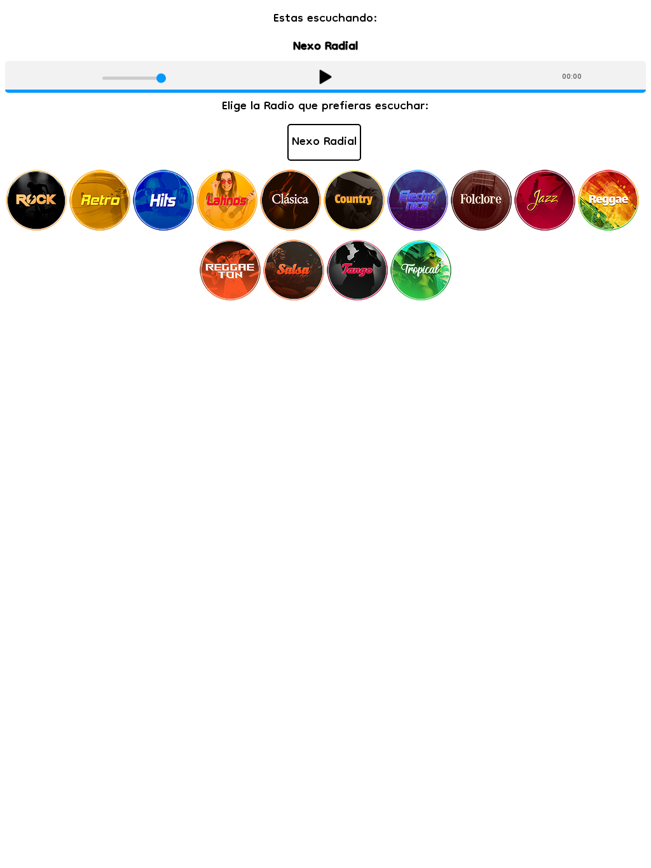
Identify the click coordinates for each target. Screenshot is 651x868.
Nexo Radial (324, 142)
